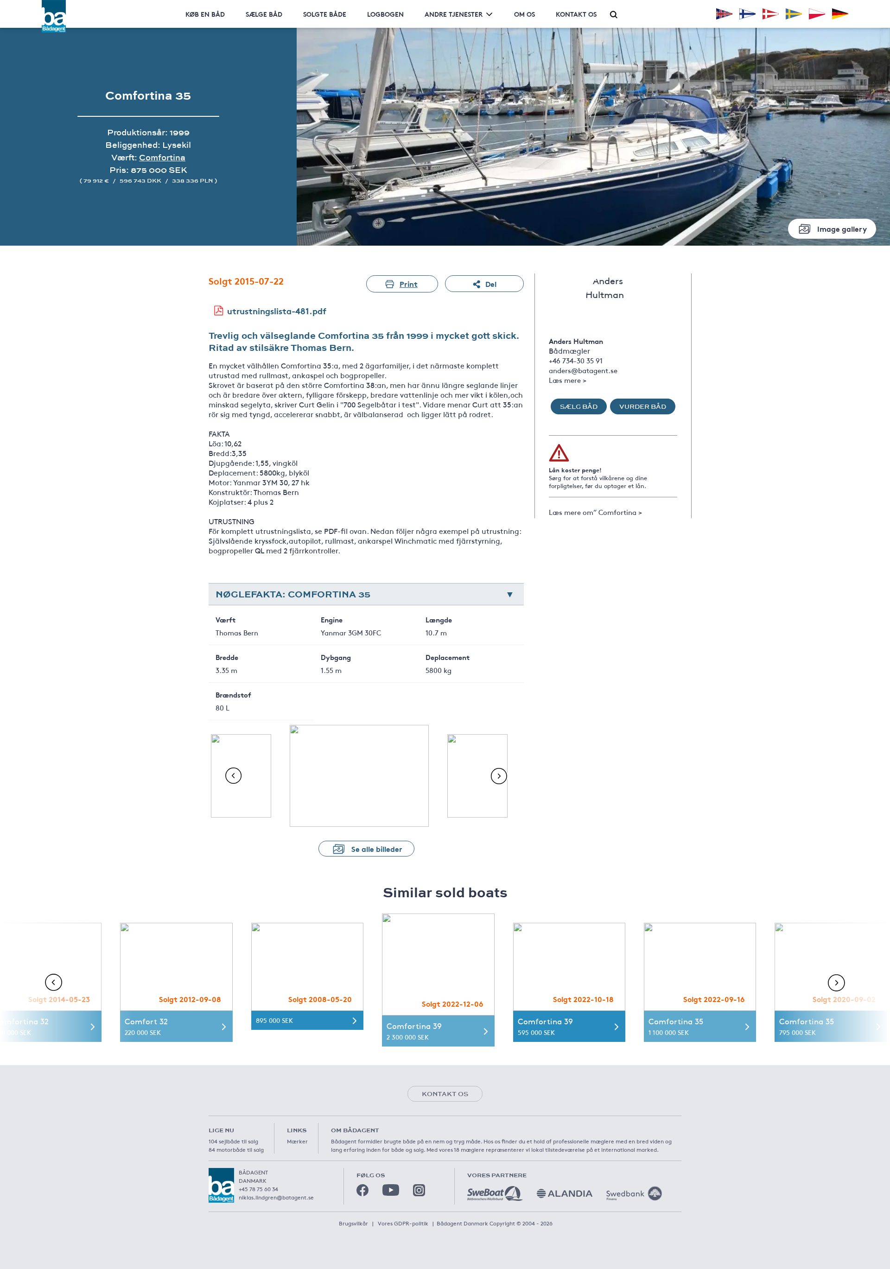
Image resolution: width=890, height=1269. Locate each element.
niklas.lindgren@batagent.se (276, 1197)
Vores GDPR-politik (403, 1223)
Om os (524, 14)
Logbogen (385, 14)
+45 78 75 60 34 (258, 1189)
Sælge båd (264, 14)
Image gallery (842, 228)
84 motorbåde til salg (236, 1149)
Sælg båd (579, 406)
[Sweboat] (495, 1193)
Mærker (297, 1141)
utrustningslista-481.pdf (276, 311)
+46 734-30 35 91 (576, 360)
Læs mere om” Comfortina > (595, 512)
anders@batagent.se (583, 370)
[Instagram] (419, 1190)
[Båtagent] (54, 16)
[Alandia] (564, 1193)
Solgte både (324, 14)
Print (409, 283)
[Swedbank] (634, 1193)
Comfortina (162, 157)
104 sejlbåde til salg (233, 1141)
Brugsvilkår (353, 1223)
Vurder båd (642, 406)
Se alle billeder (376, 848)
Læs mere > (567, 380)
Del (490, 283)
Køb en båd (205, 14)
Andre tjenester (454, 14)
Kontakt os (576, 14)
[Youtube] (390, 1190)
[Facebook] (362, 1190)
